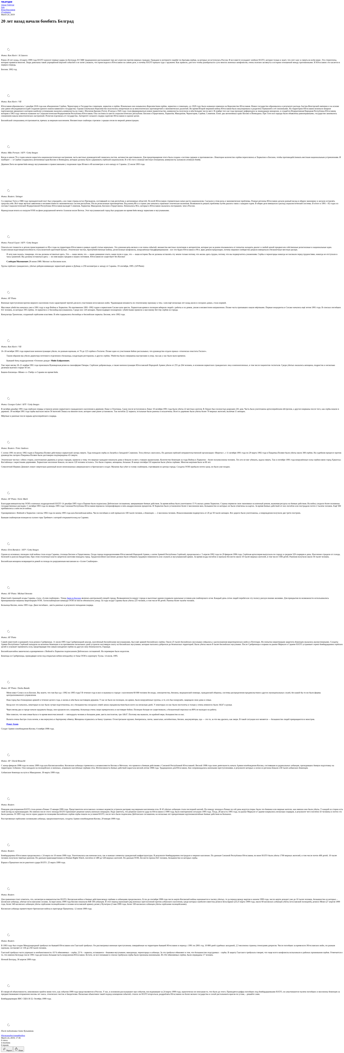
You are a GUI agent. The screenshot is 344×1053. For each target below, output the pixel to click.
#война (21, 1035)
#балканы (5, 1035)
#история (14, 1035)
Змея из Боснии (74, 598)
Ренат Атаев (12, 724)
